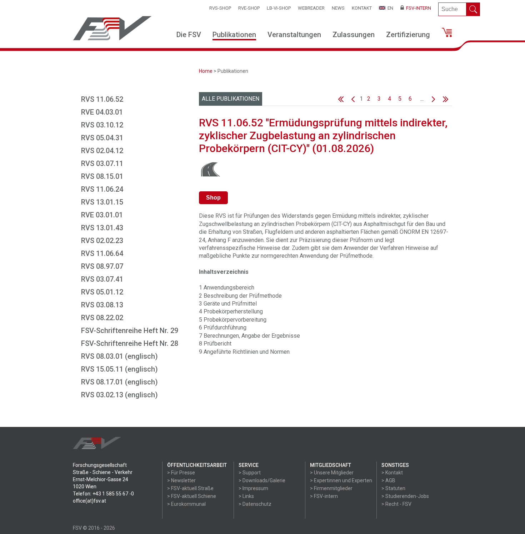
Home (205, 71)
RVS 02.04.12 (102, 150)
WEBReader (311, 8)
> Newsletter (181, 480)
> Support (250, 472)
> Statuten (393, 488)
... (422, 98)
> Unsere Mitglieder (332, 472)
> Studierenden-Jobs (405, 496)
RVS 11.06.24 (102, 189)
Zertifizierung (408, 34)
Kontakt (362, 8)
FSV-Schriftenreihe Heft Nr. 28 (129, 343)
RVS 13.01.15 (102, 202)
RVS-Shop (220, 8)
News (338, 8)
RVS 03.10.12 (102, 125)
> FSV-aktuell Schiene (191, 496)
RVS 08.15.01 (102, 176)
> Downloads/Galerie (262, 480)
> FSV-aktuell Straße (190, 488)
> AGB (388, 480)
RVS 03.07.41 (102, 279)
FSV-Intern (417, 8)
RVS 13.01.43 (102, 227)
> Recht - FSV (396, 504)
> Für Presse (181, 472)
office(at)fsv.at (89, 501)
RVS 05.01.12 (102, 292)
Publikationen (234, 34)
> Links (246, 496)
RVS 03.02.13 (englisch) (119, 395)
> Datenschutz (255, 504)
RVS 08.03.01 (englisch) (119, 356)
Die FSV (188, 34)
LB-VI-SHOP (279, 8)
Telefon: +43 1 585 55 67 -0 (103, 494)
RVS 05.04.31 (102, 138)
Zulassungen (353, 34)
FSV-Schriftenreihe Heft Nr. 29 (129, 330)
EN (389, 8)
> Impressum (253, 488)
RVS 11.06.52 (102, 99)
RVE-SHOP (249, 8)
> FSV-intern (324, 496)
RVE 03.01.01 (102, 215)
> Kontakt (392, 472)
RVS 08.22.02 (102, 317)
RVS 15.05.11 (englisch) (119, 369)
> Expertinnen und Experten (341, 480)
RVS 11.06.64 (102, 253)
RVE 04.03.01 (102, 112)
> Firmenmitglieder (331, 488)
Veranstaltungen (294, 34)
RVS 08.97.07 (102, 266)
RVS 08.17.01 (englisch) (119, 382)
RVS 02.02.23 (102, 240)
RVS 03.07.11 (102, 163)
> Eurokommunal (186, 504)
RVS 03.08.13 (102, 305)
